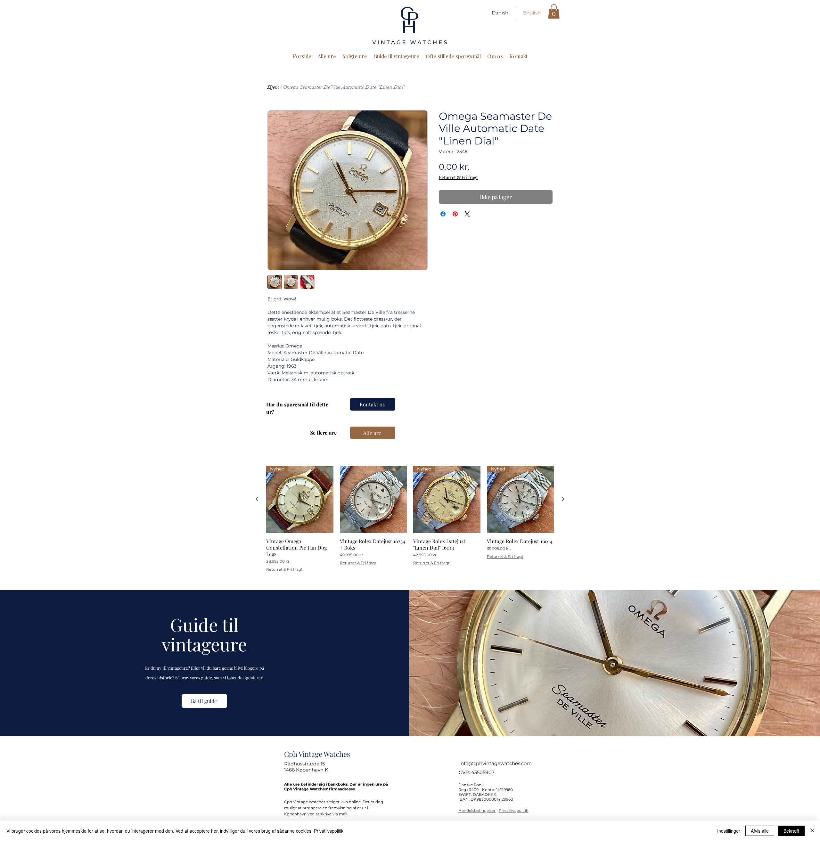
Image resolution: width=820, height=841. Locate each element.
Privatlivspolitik (513, 810)
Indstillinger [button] (728, 831)
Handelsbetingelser (477, 810)
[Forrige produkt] (257, 499)
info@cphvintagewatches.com (495, 763)
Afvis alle (760, 831)
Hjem (273, 87)
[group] (410, 518)
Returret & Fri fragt (458, 177)
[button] (554, 11)
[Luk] (812, 831)
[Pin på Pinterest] (455, 214)
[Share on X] (467, 214)
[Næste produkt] (563, 499)
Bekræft (791, 831)
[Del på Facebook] (443, 214)
